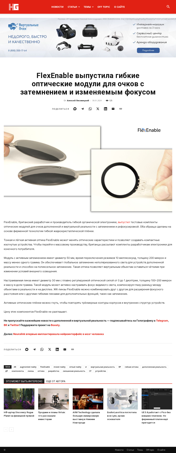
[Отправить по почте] (113, 109)
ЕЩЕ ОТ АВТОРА (55, 381)
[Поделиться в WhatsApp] (90, 109)
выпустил (124, 222)
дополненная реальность (154, 367)
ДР (6, 371)
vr (86, 367)
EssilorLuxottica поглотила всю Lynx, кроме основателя (121, 416)
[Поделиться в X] (98, 109)
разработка (53, 371)
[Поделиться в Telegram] (82, 109)
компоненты (18, 371)
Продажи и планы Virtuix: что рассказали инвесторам (51, 416)
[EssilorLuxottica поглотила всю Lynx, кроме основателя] (122, 399)
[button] (168, 7)
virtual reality (75, 367)
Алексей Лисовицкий (78, 100)
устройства (100, 371)
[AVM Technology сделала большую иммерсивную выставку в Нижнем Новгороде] (88, 399)
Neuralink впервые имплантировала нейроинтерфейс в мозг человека (58, 334)
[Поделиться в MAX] (75, 109)
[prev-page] (6, 429)
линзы (31, 371)
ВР (120, 367)
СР (90, 371)
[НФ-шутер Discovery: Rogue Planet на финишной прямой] (19, 399)
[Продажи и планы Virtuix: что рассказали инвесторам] (53, 399)
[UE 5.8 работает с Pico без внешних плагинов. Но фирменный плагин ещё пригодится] (157, 399)
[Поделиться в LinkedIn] (105, 109)
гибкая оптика (131, 367)
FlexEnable (45, 367)
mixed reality (59, 367)
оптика (41, 371)
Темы (87, 6)
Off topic (103, 6)
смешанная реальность (74, 371)
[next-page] (11, 429)
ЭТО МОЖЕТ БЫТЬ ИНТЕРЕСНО (24, 381)
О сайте (119, 6)
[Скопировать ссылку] (120, 109)
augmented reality (28, 367)
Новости (57, 6)
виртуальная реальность (103, 367)
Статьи (72, 6)
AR (15, 367)
